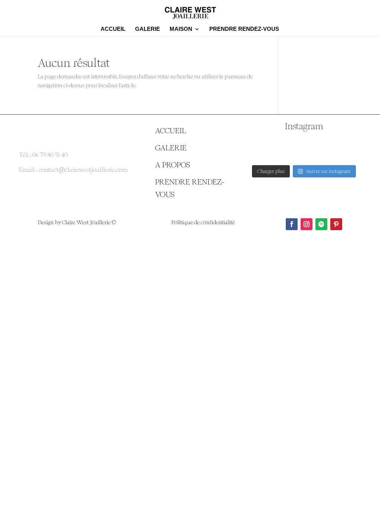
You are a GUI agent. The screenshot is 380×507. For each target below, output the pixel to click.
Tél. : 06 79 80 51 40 (43, 154)
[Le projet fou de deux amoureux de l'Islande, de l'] (343, 149)
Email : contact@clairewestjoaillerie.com (73, 169)
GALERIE (147, 29)
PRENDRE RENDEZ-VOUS (244, 29)
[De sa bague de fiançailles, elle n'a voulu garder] (304, 149)
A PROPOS (172, 164)
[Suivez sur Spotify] (321, 224)
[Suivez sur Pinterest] (336, 224)
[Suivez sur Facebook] (292, 224)
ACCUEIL (113, 29)
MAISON (181, 29)
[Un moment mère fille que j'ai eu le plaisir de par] (265, 149)
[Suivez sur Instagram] (306, 224)
